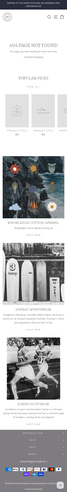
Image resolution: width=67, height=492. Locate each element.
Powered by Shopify (33, 489)
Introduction (32, 433)
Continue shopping (33, 56)
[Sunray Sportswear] (33, 274)
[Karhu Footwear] (33, 368)
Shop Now (33, 235)
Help (32, 447)
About (32, 454)
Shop (32, 440)
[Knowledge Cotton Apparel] (33, 187)
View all (33, 86)
